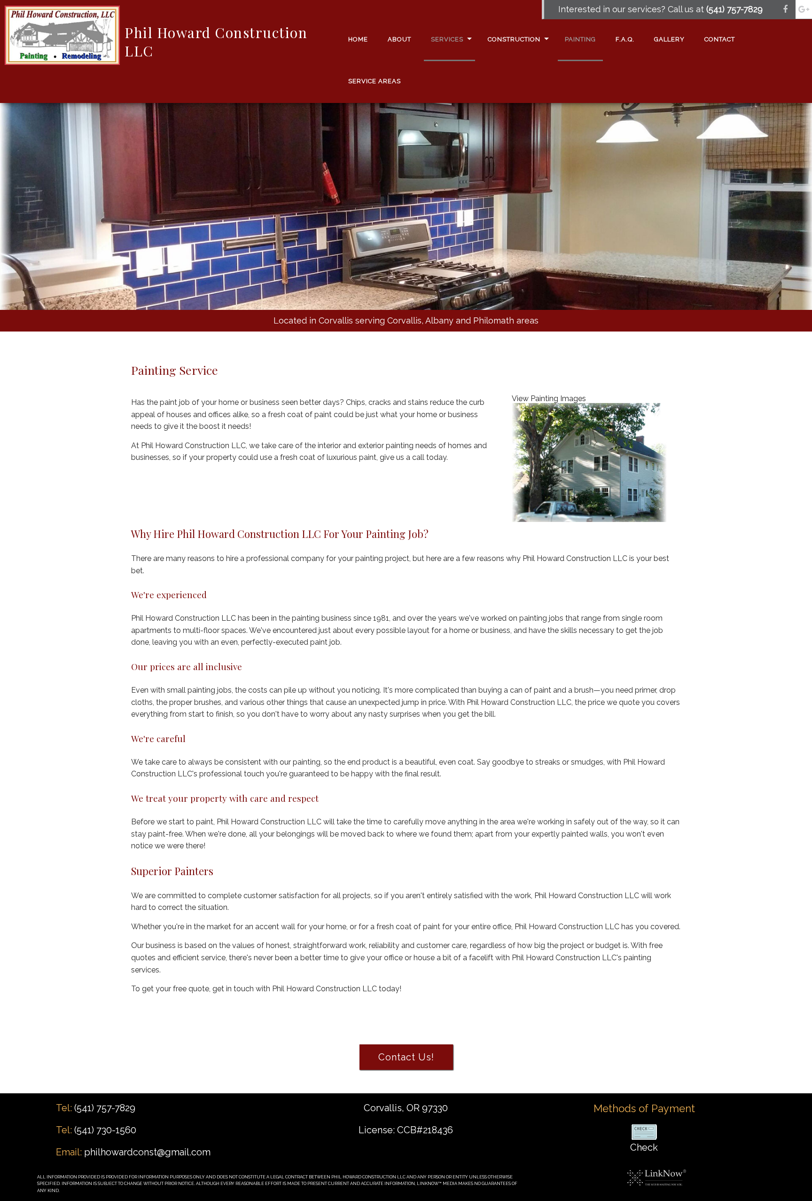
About (399, 39)
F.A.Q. (625, 39)
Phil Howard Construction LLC (216, 41)
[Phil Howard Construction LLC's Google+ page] (804, 9)
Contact (719, 39)
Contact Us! (406, 1057)
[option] (406, 272)
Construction (514, 39)
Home (358, 39)
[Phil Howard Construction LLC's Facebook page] (785, 9)
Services (447, 39)
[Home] (62, 34)
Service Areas (374, 81)
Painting (580, 39)
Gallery (669, 39)
